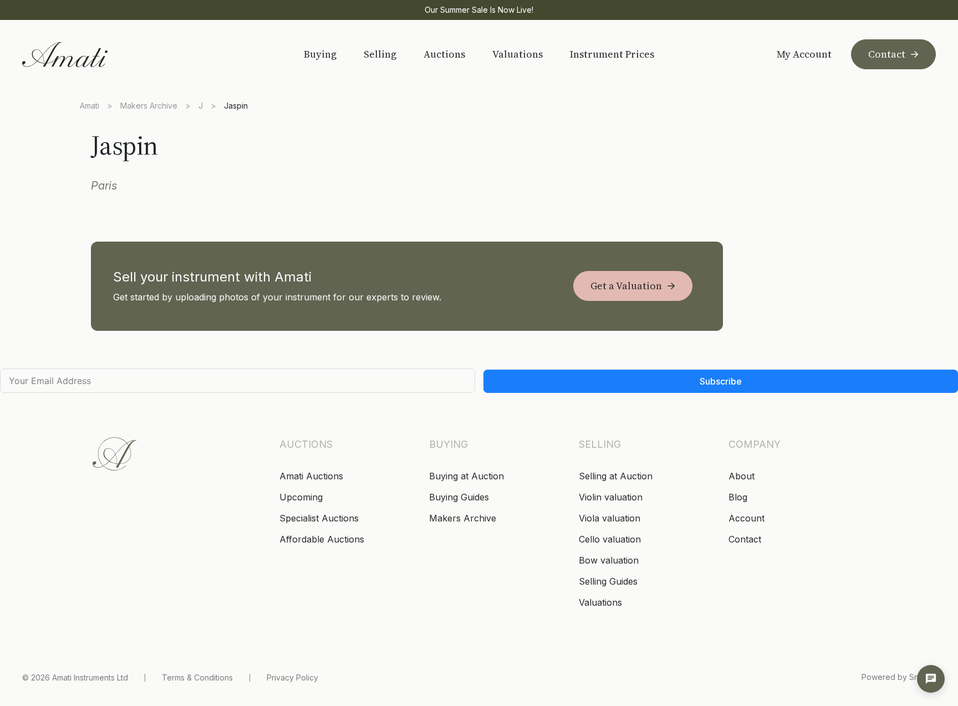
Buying (320, 54)
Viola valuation (609, 518)
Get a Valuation (626, 286)
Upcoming (301, 497)
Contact (886, 54)
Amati (89, 105)
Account (746, 518)
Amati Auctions (311, 476)
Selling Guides (608, 581)
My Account (804, 54)
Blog (737, 497)
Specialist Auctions (319, 518)
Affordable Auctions (321, 539)
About (741, 476)
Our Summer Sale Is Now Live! (479, 9)
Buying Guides (459, 497)
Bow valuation (609, 560)
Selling (380, 54)
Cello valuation (610, 539)
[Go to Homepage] (101, 54)
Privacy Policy (292, 677)
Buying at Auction (466, 476)
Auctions (444, 54)
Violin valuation (611, 497)
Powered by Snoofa (899, 677)
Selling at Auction (616, 476)
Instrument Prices (612, 54)
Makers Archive (148, 105)
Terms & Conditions (197, 677)
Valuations (517, 54)
